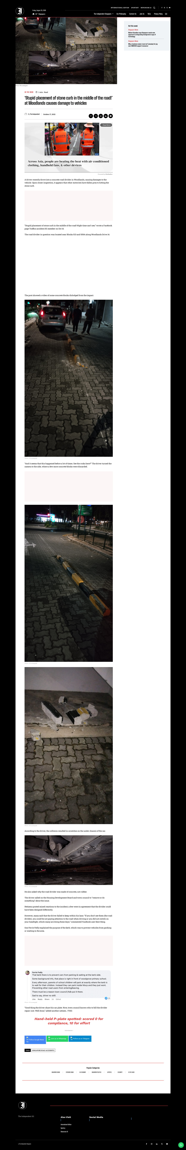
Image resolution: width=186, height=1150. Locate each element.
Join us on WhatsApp (58, 1039)
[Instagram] (164, 7)
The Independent (35, 114)
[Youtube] (169, 7)
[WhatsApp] (101, 116)
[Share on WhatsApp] (181, 1145)
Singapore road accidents (43, 1050)
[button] (154, 7)
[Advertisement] (69, 206)
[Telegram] (110, 116)
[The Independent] (26, 114)
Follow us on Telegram (81, 1039)
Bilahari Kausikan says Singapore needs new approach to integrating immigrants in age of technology (142, 34)
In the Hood (29, 92)
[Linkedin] (106, 116)
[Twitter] (167, 7)
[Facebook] (162, 7)
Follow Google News (36, 1040)
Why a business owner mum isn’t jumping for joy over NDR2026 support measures (143, 45)
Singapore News (133, 30)
